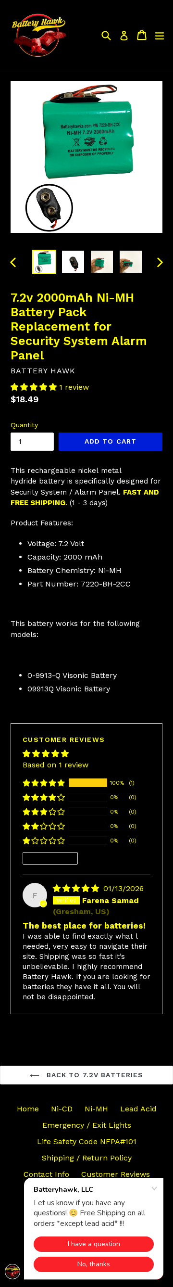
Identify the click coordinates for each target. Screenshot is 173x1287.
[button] (35, 387)
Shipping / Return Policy (87, 1157)
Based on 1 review (55, 764)
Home (28, 1108)
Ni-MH (96, 1108)
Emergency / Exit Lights (86, 1125)
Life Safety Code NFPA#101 (86, 1141)
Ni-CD (62, 1108)
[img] (77, 888)
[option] (44, 261)
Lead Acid (138, 1108)
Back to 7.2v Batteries (94, 1075)
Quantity (24, 425)
